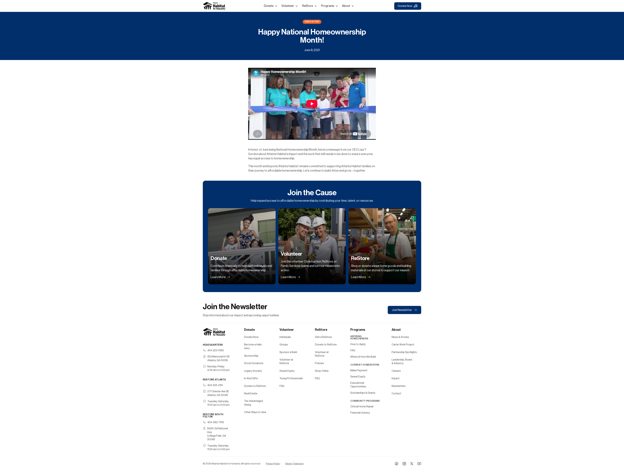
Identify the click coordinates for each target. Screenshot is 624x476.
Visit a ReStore (323, 337)
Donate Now (405, 5)
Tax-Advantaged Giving (253, 402)
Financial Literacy (360, 412)
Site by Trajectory (294, 463)
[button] (271, 6)
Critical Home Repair (362, 406)
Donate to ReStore (255, 386)
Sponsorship (251, 355)
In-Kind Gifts (251, 378)
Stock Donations (253, 363)
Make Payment (358, 370)
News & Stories (400, 337)
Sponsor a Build (288, 352)
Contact (396, 393)
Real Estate (250, 393)
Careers (396, 370)
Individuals (285, 337)
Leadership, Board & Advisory (402, 361)
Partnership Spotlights (404, 352)
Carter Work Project (403, 344)
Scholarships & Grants (362, 392)
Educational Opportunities (358, 384)
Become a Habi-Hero (253, 346)
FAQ (282, 386)
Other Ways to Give (255, 412)
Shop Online (322, 370)
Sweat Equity (287, 370)
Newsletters (399, 386)
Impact (396, 378)
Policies (319, 363)
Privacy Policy (273, 463)
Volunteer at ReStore (286, 361)
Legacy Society (253, 370)
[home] (214, 6)
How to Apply (358, 344)
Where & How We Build (363, 356)
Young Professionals (291, 378)
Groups (284, 344)
